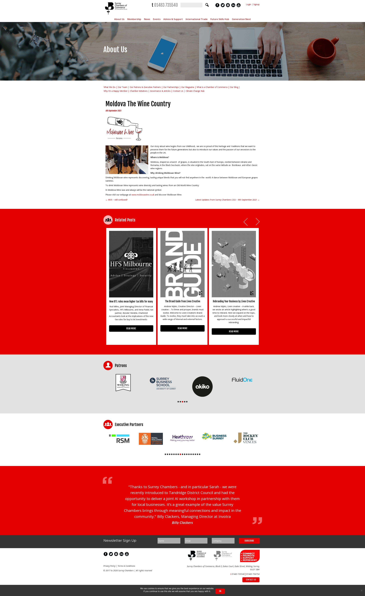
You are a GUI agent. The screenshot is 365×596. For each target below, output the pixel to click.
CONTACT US (251, 579)
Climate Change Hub (195, 91)
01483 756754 (252, 574)
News (147, 19)
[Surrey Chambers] (116, 15)
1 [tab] (178, 401)
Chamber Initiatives (139, 91)
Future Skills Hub (219, 19)
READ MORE (131, 328)
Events (157, 19)
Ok (220, 591)
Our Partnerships (171, 87)
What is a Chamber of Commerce (212, 87)
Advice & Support (173, 19)
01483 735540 (166, 5)
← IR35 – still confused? (116, 199)
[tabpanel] (123, 383)
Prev (246, 222)
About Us (119, 19)
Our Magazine (187, 87)
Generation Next (241, 19)
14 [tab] (193, 454)
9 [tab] (182, 454)
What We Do (109, 87)
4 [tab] (184, 401)
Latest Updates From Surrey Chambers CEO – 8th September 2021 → (227, 199)
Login (248, 4)
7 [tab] (178, 454)
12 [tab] (189, 454)
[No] (361, 590)
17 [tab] (199, 454)
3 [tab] (182, 401)
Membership (134, 19)
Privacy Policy (109, 565)
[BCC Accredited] (197, 560)
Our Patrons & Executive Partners (145, 87)
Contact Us (178, 91)
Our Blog (234, 87)
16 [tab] (197, 454)
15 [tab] (195, 454)
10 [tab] (184, 454)
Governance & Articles (160, 91)
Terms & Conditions (126, 565)
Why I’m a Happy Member (115, 91)
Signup (256, 4)
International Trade (197, 19)
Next (258, 222)
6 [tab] (176, 454)
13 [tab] (191, 454)
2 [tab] (180, 401)
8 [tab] (180, 454)
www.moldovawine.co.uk (142, 194)
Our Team (122, 87)
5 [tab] (186, 401)
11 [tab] (186, 454)
